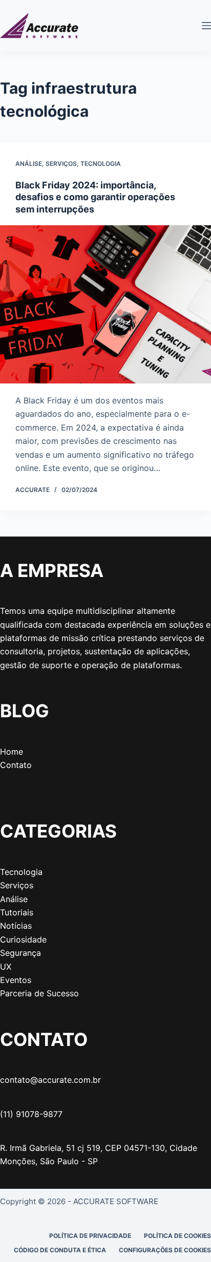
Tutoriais (16, 912)
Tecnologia (100, 163)
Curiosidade (23, 939)
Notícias (16, 926)
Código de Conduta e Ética (60, 1250)
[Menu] (206, 25)
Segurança (20, 953)
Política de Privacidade (90, 1235)
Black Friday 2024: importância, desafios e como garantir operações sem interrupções (95, 197)
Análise (28, 163)
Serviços (61, 163)
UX (5, 966)
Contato (16, 765)
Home (11, 751)
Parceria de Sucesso (39, 993)
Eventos (15, 980)
